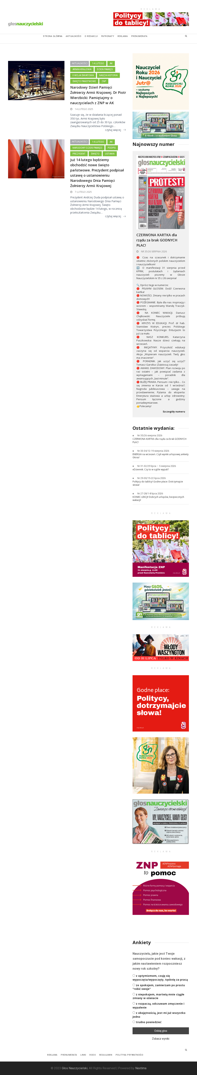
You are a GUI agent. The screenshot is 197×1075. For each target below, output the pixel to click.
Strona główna (53, 36)
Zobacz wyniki (160, 1038)
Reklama (123, 36)
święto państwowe (84, 81)
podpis (112, 147)
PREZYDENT (79, 153)
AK (111, 63)
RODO (92, 1055)
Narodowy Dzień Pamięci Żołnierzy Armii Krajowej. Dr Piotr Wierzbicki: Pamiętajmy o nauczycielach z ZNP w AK (98, 95)
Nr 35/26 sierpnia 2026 (153, 251)
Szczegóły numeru (174, 411)
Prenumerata (139, 36)
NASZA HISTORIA (108, 75)
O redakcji (91, 36)
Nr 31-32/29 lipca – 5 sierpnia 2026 (156, 466)
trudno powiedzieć (148, 1022)
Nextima (140, 1068)
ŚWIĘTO (95, 153)
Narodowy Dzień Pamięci (87, 147)
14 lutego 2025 (83, 109)
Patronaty (107, 36)
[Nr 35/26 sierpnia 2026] (160, 192)
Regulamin (105, 1055)
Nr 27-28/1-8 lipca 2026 (150, 493)
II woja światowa (83, 75)
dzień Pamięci (105, 69)
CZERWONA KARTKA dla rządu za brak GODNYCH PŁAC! (156, 240)
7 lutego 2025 (83, 192)
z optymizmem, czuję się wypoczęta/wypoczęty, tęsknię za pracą (160, 977)
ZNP (104, 81)
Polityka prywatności (129, 1055)
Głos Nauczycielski (75, 1068)
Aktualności (73, 36)
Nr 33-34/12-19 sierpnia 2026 (153, 450)
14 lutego (98, 63)
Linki (83, 1055)
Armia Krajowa (82, 69)
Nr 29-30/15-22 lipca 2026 (151, 478)
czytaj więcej (113, 130)
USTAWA (109, 153)
